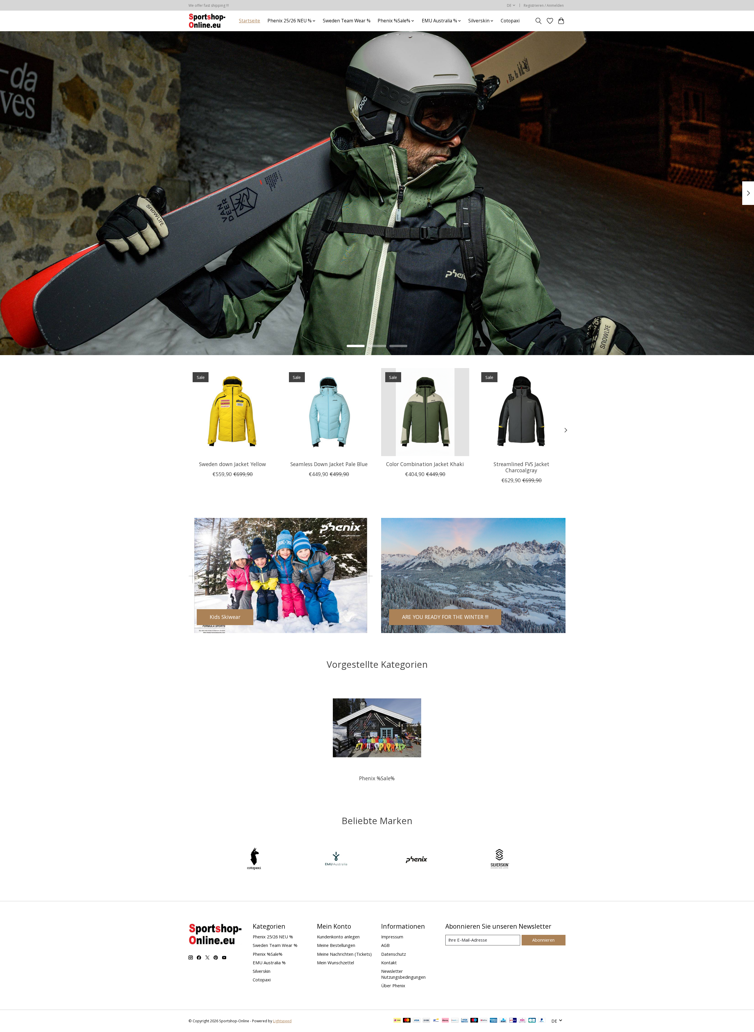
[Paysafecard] (455, 1021)
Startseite (249, 21)
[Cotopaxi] (254, 859)
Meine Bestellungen (336, 945)
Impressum (392, 937)
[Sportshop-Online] (207, 21)
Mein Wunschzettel (335, 962)
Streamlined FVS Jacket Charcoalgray (521, 467)
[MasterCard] (407, 1021)
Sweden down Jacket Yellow (232, 464)
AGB (385, 945)
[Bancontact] (436, 1021)
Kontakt (389, 962)
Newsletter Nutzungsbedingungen (403, 974)
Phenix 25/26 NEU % (273, 937)
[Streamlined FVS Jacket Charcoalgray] (521, 412)
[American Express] (493, 1021)
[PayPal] (542, 1021)
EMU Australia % (269, 962)
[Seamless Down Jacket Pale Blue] (329, 412)
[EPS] (522, 1021)
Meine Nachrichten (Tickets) (344, 954)
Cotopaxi (510, 21)
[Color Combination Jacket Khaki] (425, 412)
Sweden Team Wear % (347, 21)
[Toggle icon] (538, 21)
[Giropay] (513, 1021)
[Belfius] (483, 1021)
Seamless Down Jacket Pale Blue (329, 464)
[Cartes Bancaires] (532, 1021)
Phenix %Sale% (377, 778)
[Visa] (416, 1021)
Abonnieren (543, 940)
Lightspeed (282, 1020)
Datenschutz (393, 954)
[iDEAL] (397, 1021)
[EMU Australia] (336, 859)
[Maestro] (474, 1021)
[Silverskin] (499, 859)
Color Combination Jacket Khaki (425, 464)
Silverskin (261, 971)
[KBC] (503, 1021)
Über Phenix (393, 985)
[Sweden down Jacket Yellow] (232, 412)
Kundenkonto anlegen (338, 937)
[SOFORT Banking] (445, 1021)
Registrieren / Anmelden (544, 5)
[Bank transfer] (426, 1021)
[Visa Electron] (464, 1021)
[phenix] (418, 859)
